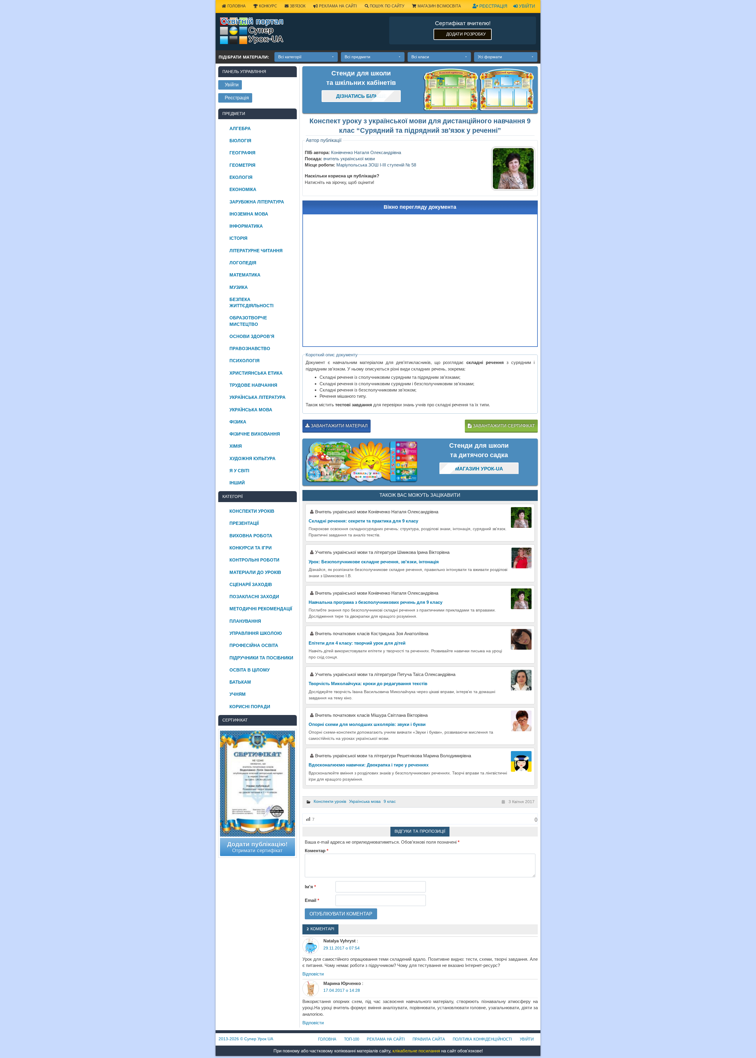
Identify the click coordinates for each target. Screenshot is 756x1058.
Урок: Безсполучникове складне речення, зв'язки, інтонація (374, 561)
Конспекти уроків (330, 801)
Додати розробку (466, 34)
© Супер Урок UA (246, 1038)
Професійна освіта (253, 645)
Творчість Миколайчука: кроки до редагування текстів (368, 683)
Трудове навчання (253, 385)
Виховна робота (250, 535)
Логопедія (242, 262)
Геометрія (242, 165)
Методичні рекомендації (260, 608)
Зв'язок (297, 6)
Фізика (237, 421)
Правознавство (249, 348)
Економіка (242, 189)
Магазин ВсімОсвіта (438, 6)
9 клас (390, 801)
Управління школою (255, 633)
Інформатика (246, 226)
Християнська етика (256, 373)
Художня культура (252, 458)
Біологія (240, 140)
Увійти (526, 6)
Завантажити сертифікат (503, 425)
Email (312, 900)
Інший (237, 482)
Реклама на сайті (337, 6)
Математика (244, 274)
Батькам (240, 682)
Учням (237, 694)
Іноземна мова (248, 213)
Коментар (316, 850)
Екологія (240, 177)
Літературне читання (256, 250)
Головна (236, 6)
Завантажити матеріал (338, 425)
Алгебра (240, 128)
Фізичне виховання (254, 433)
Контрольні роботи (254, 559)
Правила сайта (429, 1039)
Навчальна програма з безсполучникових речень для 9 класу (375, 602)
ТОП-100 (351, 1039)
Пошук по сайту (386, 6)
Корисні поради (249, 706)
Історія (238, 238)
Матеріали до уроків (255, 572)
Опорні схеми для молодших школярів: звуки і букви (367, 724)
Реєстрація (492, 6)
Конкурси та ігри (250, 547)
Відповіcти (313, 973)
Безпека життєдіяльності (251, 302)
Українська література (257, 397)
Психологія (244, 360)
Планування (245, 621)
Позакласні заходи (254, 596)
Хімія (235, 446)
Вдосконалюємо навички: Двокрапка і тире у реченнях (368, 764)
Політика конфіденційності (482, 1039)
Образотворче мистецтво (248, 320)
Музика (238, 287)
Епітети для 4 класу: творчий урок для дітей (357, 643)
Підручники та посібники (261, 657)
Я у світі (239, 470)
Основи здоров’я (251, 336)
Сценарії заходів (250, 584)
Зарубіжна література (256, 201)
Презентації (244, 523)
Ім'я (310, 886)
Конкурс (267, 6)
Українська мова (365, 801)
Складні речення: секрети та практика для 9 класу (363, 520)
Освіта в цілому (249, 669)
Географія (242, 152)
